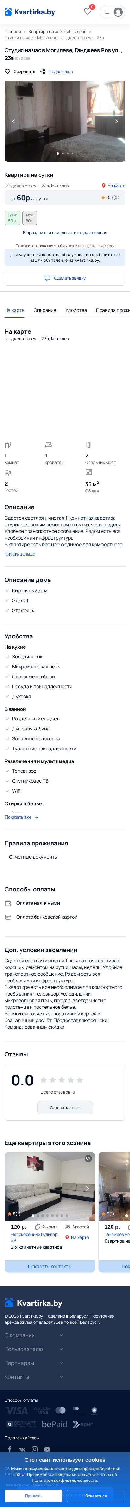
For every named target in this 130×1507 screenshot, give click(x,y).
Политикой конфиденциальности (64, 1480)
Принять (33, 1496)
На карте (116, 185)
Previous (13, 121)
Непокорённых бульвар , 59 (35, 1237)
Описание (45, 310)
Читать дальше (20, 553)
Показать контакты (50, 1266)
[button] (87, 1188)
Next (116, 121)
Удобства (76, 310)
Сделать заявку (70, 278)
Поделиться (61, 71)
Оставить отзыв (65, 1107)
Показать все (18, 817)
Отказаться (96, 1496)
